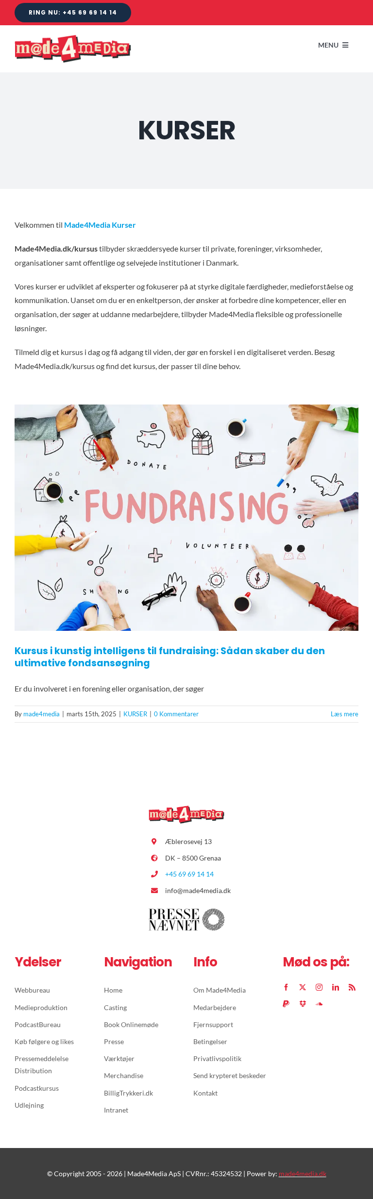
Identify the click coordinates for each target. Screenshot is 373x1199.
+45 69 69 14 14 (189, 874)
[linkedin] (335, 987)
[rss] (352, 987)
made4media (41, 714)
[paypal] (286, 1003)
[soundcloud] (319, 1003)
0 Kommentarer (176, 714)
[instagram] (319, 987)
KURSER (135, 714)
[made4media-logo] (73, 38)
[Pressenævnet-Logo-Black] (186, 912)
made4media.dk (302, 1173)
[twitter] (302, 987)
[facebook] (286, 987)
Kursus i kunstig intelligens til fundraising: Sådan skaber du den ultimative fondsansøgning (170, 657)
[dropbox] (302, 1003)
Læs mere (344, 714)
